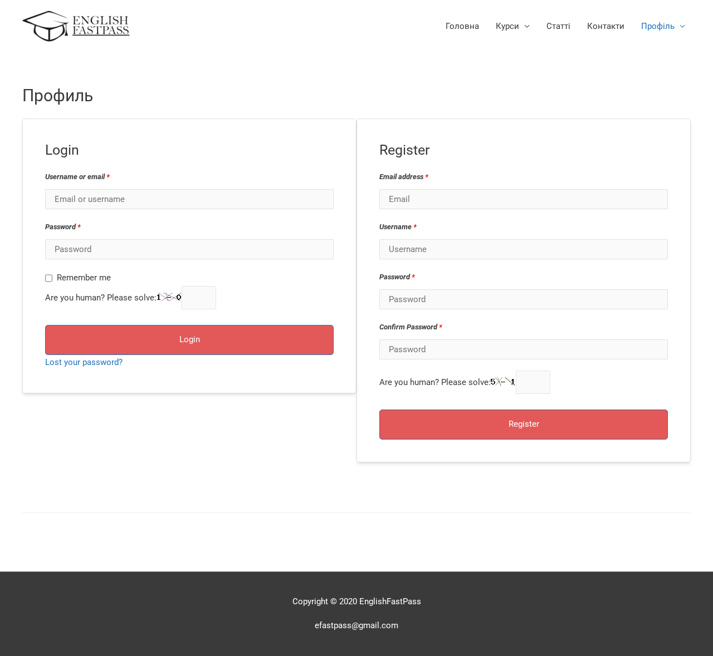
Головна (462, 26)
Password (63, 227)
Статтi (558, 26)
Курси (507, 26)
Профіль (658, 26)
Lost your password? (84, 362)
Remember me (84, 278)
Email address (403, 176)
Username (398, 227)
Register (524, 424)
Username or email (77, 176)
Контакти (605, 26)
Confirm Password (410, 327)
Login (189, 339)
